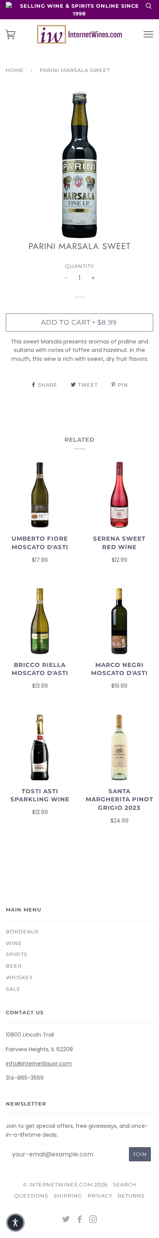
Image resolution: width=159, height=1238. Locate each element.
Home (15, 70)
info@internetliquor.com (39, 1063)
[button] (15, 1222)
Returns (131, 1196)
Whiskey (19, 977)
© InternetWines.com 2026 (65, 1184)
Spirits (16, 954)
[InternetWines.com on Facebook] (80, 1220)
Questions (31, 1196)
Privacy (100, 1196)
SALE (13, 989)
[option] (79, 164)
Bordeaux (22, 931)
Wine (14, 943)
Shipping (68, 1196)
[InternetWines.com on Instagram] (93, 1220)
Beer (14, 966)
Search (125, 1184)
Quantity (79, 266)
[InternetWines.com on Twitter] (66, 1220)
